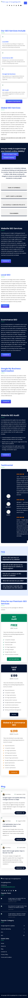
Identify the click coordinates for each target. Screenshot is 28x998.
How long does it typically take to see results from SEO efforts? (13, 587)
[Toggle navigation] (25, 3)
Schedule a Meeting (9, 157)
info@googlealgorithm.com (8, 887)
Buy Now (14, 714)
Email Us (5, 306)
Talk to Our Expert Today (10, 154)
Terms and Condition (6, 957)
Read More (19, 813)
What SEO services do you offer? (13, 581)
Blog (2, 949)
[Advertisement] (14, 975)
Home (7, 21)
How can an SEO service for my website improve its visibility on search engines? (13, 566)
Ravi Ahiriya (8, 794)
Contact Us (6, 261)
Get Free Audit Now (14, 659)
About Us (3, 946)
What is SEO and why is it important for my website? (11, 558)
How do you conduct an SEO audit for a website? (12, 574)
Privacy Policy (4, 954)
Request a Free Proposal (14, 101)
